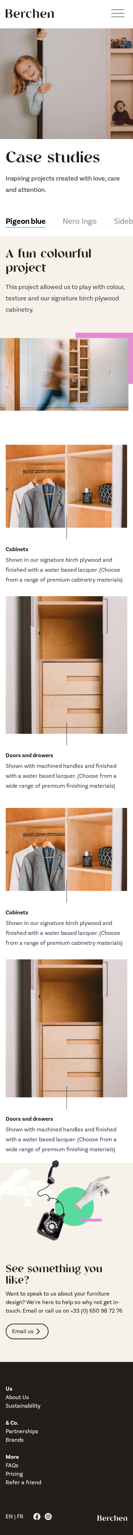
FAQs (12, 1465)
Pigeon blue (26, 221)
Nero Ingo (80, 221)
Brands (15, 1439)
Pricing (14, 1474)
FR (20, 1516)
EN (9, 1516)
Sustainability (23, 1405)
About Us (17, 1397)
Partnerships (22, 1431)
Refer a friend (23, 1482)
